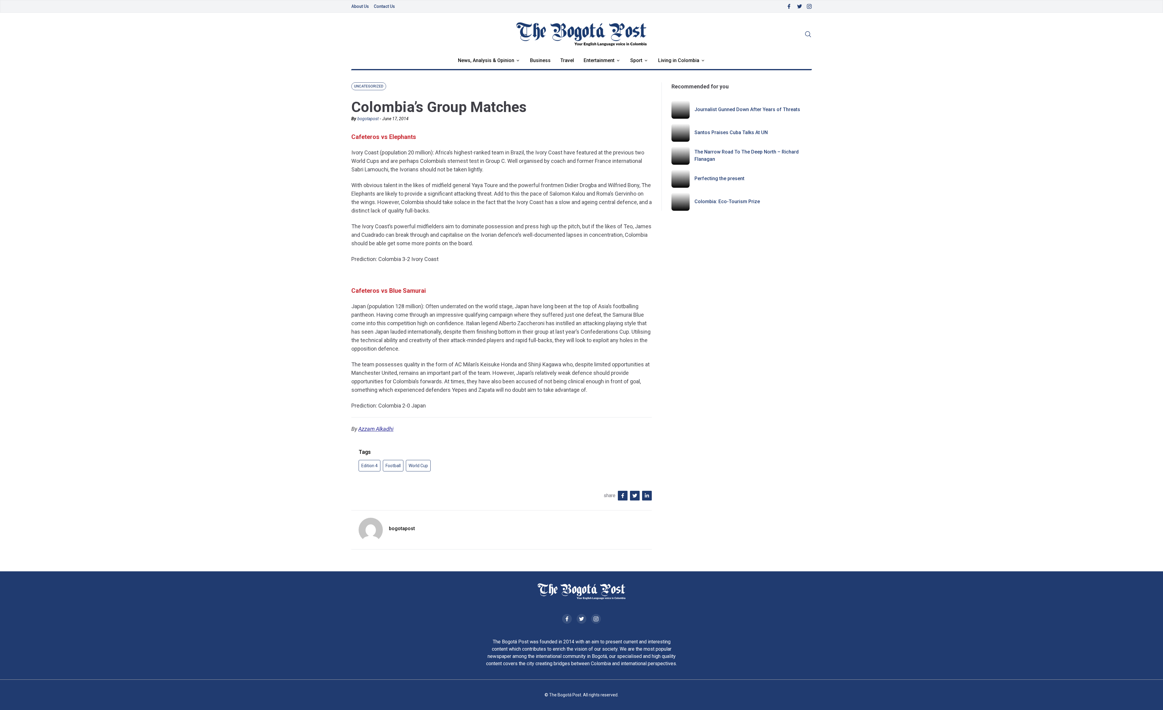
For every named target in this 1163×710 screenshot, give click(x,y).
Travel (567, 60)
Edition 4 (369, 465)
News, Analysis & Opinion (486, 60)
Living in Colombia (678, 60)
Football (393, 465)
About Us (360, 6)
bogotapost (368, 118)
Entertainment (599, 60)
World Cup (418, 465)
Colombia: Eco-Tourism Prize (727, 201)
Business (540, 60)
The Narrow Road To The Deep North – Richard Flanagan (746, 155)
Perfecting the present (719, 178)
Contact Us (384, 6)
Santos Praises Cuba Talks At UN (731, 132)
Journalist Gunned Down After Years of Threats (747, 109)
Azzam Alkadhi (375, 429)
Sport (636, 60)
